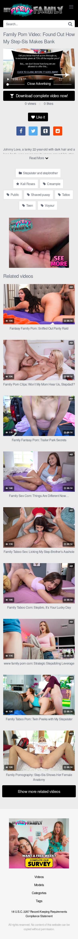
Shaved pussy (40, 194)
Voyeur (49, 205)
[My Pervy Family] (33, 10)
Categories (39, 892)
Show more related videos (39, 791)
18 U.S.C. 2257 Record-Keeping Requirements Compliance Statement (39, 913)
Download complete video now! (41, 95)
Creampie (53, 183)
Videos (39, 876)
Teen (29, 205)
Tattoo (65, 194)
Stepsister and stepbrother (40, 173)
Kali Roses (27, 183)
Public (14, 194)
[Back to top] (71, 930)
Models (39, 884)
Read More (37, 158)
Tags (39, 901)
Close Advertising (39, 83)
